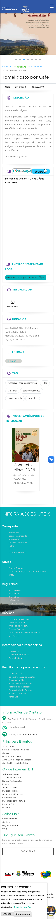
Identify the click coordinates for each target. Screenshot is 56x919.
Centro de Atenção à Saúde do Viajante (27, 571)
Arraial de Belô (9, 747)
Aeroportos (14, 533)
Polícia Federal (15, 658)
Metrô (11, 546)
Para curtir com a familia (13, 801)
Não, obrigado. (22, 914)
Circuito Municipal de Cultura (15, 763)
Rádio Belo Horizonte (27, 735)
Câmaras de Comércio (19, 655)
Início (7, 87)
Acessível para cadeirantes (22, 383)
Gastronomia (36, 67)
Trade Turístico (15, 674)
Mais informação (22, 907)
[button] (16, 59)
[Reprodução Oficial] (28, 34)
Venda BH (13, 697)
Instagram (12, 306)
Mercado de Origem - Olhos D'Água (25, 277)
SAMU (11, 575)
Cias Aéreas (14, 636)
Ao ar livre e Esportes (12, 794)
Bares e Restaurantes (12, 781)
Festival (21, 67)
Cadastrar (28, 851)
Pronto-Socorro (16, 568)
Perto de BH (8, 804)
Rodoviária (14, 539)
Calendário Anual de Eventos (22, 677)
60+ (45, 383)
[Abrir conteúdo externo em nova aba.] (22, 171)
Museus (5, 784)
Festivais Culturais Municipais (15, 750)
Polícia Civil (14, 594)
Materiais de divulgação (19, 687)
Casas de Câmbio (17, 622)
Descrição (20, 87)
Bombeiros (14, 597)
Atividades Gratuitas (11, 778)
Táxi (10, 549)
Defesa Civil (14, 600)
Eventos (7, 67)
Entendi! (7, 914)
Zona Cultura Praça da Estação (16, 760)
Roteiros (6, 807)
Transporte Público (17, 553)
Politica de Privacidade (48, 896)
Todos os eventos (10, 774)
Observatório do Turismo (20, 690)
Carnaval (6, 753)
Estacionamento (31, 391)
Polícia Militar (15, 590)
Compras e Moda (10, 798)
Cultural (12, 391)
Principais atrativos (17, 694)
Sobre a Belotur (9, 819)
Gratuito (32, 398)
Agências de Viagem (18, 626)
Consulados (14, 651)
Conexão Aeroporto (18, 536)
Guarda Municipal (16, 604)
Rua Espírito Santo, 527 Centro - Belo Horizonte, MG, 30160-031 (27, 721)
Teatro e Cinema (9, 788)
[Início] (15, 5)
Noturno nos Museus (11, 756)
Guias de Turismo (16, 629)
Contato (6, 822)
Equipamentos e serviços (20, 684)
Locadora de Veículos (19, 619)
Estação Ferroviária (18, 543)
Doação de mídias (17, 680)
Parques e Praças (10, 791)
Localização (37, 87)
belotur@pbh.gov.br (16, 727)
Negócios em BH (10, 825)
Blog (4, 829)
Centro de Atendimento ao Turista (24, 632)
